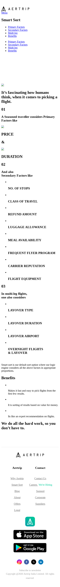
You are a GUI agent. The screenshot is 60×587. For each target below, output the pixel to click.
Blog (17, 491)
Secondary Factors (18, 30)
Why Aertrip (17, 478)
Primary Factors (16, 27)
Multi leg (13, 33)
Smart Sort (17, 484)
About (17, 497)
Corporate (40, 497)
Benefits (12, 36)
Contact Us (40, 478)
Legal (17, 510)
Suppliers (40, 503)
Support (40, 491)
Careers (40, 484)
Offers (17, 503)
